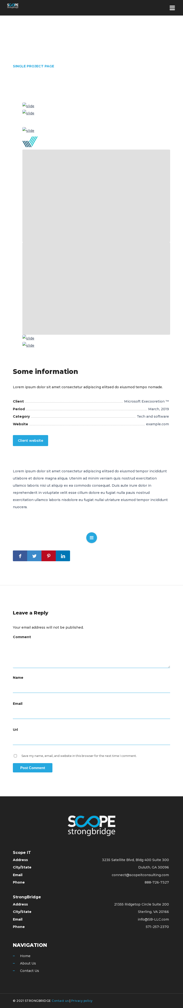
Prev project (74, 538)
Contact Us (29, 971)
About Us (28, 963)
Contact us (60, 1001)
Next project (109, 539)
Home (25, 956)
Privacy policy (82, 1001)
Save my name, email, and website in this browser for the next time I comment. (79, 756)
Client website (30, 440)
